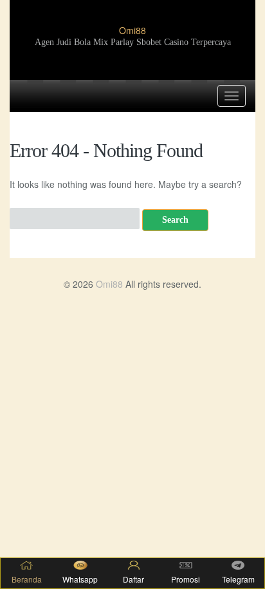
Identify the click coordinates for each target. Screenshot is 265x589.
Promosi (185, 579)
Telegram (238, 579)
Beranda (27, 579)
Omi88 (132, 30)
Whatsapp (80, 579)
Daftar (133, 579)
